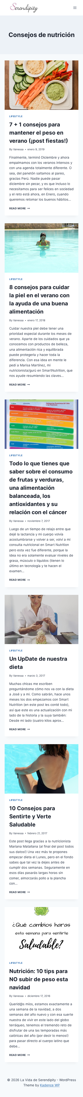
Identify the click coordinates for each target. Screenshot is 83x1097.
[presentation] (41, 85)
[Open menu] (74, 8)
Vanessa (18, 149)
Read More (19, 208)
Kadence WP (50, 1085)
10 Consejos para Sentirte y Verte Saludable (32, 816)
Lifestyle (15, 116)
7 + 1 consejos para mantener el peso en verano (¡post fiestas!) (38, 132)
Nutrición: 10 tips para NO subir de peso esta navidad (38, 979)
